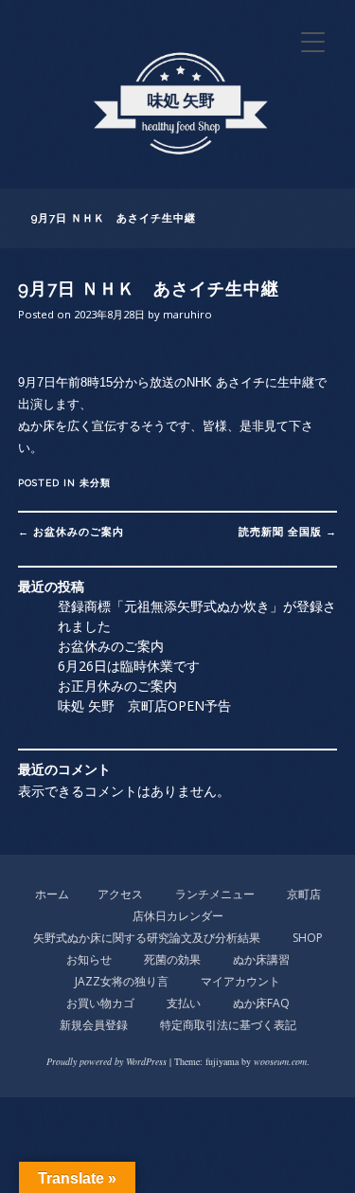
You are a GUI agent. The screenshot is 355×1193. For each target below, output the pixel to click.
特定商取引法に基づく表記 (228, 1025)
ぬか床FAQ (261, 1003)
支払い (184, 1003)
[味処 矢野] (178, 164)
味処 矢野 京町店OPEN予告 (144, 705)
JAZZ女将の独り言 (122, 981)
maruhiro (187, 314)
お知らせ (89, 959)
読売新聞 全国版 (288, 531)
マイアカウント (240, 981)
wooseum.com (280, 1061)
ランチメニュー (215, 894)
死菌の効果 (172, 959)
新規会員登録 (94, 1025)
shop (308, 938)
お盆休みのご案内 (71, 531)
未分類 (95, 483)
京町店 (304, 894)
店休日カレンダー (178, 916)
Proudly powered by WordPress (106, 1061)
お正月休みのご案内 (117, 686)
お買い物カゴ (100, 1003)
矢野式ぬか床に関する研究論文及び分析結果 (146, 938)
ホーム (52, 894)
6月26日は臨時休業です (129, 666)
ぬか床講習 (261, 959)
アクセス (120, 894)
